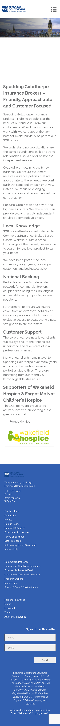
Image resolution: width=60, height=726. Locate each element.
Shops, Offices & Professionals (21, 587)
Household (10, 608)
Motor (7, 604)
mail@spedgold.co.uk (23, 486)
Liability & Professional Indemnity (22, 574)
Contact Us (10, 515)
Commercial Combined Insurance (22, 566)
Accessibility (11, 549)
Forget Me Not (20, 421)
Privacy (8, 519)
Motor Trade (11, 583)
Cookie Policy (11, 524)
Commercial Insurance (16, 561)
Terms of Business (14, 536)
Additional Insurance (15, 616)
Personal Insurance (14, 599)
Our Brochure (11, 511)
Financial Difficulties (14, 528)
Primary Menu (53, 9)
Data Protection (12, 540)
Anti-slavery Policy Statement (20, 545)
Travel (7, 612)
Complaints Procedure (16, 532)
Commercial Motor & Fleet (18, 570)
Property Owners (13, 578)
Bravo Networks (20, 713)
